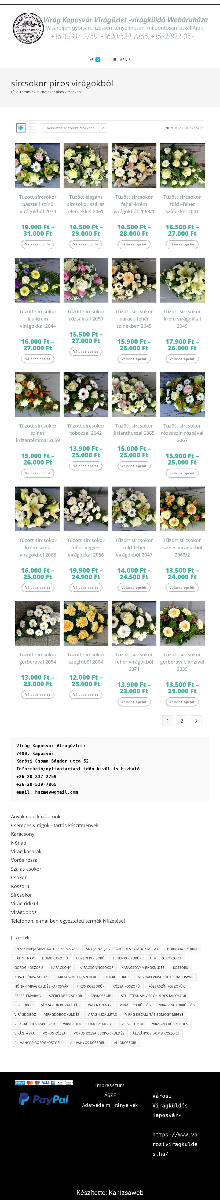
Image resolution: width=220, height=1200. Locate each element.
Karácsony (61, 967)
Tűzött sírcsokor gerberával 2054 (38, 658)
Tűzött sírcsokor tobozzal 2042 (86, 429)
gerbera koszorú (165, 958)
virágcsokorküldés (177, 1005)
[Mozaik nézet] (20, 127)
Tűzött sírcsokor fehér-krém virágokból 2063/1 (134, 204)
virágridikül (133, 1024)
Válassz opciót (37, 244)
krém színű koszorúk (77, 977)
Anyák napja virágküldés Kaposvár (46, 949)
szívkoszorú (101, 995)
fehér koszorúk (127, 958)
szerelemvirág (27, 995)
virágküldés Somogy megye (88, 1024)
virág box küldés (135, 1005)
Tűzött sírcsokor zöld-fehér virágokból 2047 (134, 547)
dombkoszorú (55, 958)
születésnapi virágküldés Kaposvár (153, 995)
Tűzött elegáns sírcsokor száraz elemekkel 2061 (86, 204)
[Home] (12, 91)
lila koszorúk (117, 977)
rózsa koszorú (126, 986)
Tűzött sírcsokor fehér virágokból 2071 (134, 661)
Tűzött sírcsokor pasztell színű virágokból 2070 (38, 204)
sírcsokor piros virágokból (61, 91)
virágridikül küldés (170, 1024)
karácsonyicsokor (96, 967)
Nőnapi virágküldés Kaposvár (41, 986)
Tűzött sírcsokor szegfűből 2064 (86, 658)
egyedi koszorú (90, 958)
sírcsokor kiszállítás (60, 1005)
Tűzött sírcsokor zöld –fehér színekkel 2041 (182, 204)
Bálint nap (24, 958)
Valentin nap (100, 1005)
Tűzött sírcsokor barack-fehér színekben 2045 (134, 318)
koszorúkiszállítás (32, 977)
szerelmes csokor (65, 995)
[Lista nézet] (32, 127)
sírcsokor (23, 1005)
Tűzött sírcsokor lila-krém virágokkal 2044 (38, 318)
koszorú (181, 967)
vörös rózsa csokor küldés (99, 1033)
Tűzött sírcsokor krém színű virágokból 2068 (38, 547)
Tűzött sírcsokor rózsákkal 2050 (86, 315)
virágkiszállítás (102, 1014)
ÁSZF (110, 1095)
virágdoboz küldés (61, 1014)
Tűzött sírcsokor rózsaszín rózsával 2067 (182, 432)
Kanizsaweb (126, 1193)
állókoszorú (126, 1042)
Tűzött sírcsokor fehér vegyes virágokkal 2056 (86, 547)
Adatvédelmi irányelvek (110, 1105)
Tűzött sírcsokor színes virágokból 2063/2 (182, 547)
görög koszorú (28, 967)
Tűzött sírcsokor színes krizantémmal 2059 (38, 432)
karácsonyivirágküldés (143, 967)
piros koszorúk (91, 986)
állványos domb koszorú (156, 1033)
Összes (198, 128)
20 (181, 128)
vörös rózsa (54, 1033)
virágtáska (24, 1033)
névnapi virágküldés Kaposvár (165, 977)
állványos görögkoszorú (38, 1042)
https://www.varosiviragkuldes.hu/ (174, 1144)
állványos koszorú (88, 1042)
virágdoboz (25, 1014)
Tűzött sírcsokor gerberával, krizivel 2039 (182, 661)
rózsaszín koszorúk (166, 986)
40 (187, 128)
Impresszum (110, 1085)
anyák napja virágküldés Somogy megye (122, 949)
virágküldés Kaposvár (34, 1024)
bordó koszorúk (182, 949)
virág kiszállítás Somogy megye (154, 1014)
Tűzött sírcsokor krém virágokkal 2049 (182, 318)
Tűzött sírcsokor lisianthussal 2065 (134, 429)
